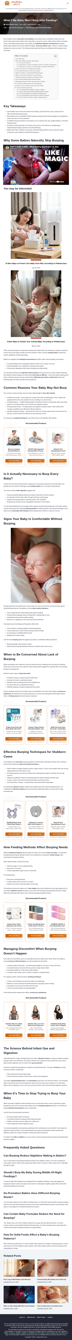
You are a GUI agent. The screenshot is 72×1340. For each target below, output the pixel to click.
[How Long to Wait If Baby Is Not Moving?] (19, 1268)
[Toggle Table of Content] (55, 56)
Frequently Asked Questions (24, 87)
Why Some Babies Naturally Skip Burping (27, 61)
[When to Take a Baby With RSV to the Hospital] (19, 1294)
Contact (50, 1317)
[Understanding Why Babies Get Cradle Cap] (52, 1268)
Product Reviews (36, 260)
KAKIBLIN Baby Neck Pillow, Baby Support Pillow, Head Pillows (14, 824)
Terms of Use (31, 1317)
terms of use (62, 1334)
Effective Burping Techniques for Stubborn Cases (29, 77)
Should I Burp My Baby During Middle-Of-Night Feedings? (34, 91)
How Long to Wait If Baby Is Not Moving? (17, 1279)
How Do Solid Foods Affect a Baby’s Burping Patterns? (33, 97)
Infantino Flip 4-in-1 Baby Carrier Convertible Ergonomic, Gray (14, 1025)
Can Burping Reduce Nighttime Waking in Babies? (32, 89)
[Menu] (67, 3)
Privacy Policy (41, 1317)
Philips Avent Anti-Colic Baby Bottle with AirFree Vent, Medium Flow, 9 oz (14, 729)
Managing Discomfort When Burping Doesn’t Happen (30, 81)
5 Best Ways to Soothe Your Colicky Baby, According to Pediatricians (36, 66)
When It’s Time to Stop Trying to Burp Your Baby (30, 85)
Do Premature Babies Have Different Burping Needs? (32, 93)
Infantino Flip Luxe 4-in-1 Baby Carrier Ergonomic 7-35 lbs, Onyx (36, 1025)
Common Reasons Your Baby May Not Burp (28, 68)
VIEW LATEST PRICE (14, 460)
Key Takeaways (20, 58)
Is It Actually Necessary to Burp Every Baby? (28, 70)
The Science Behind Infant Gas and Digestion (29, 83)
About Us (22, 1317)
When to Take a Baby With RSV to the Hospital (19, 1306)
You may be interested (24, 62)
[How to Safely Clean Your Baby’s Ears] (52, 1294)
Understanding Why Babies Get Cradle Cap (51, 1279)
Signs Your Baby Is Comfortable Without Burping (29, 73)
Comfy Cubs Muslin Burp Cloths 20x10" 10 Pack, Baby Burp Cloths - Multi (36, 925)
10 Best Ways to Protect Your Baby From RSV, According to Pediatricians (38, 64)
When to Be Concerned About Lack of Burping (28, 75)
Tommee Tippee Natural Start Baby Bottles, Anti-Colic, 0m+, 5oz (36, 729)
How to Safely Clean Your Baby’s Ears (50, 1306)
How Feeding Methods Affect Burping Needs (28, 79)
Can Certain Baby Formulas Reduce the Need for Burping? (34, 95)
